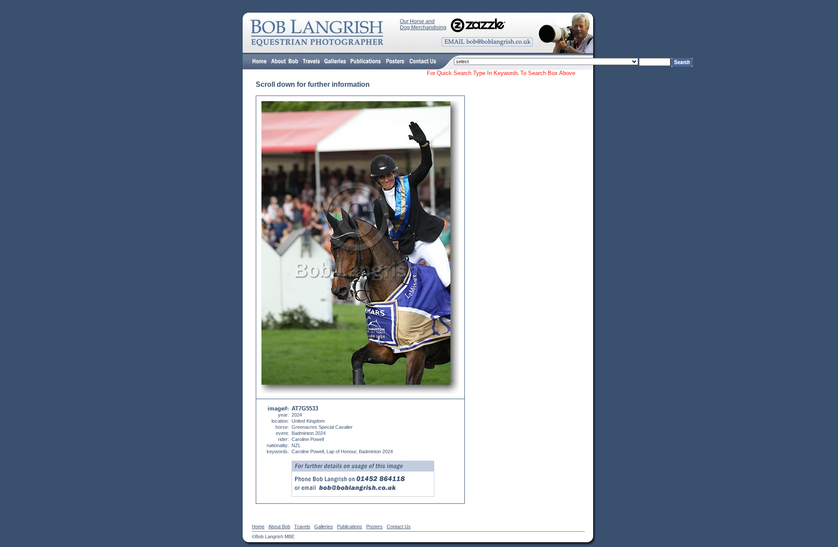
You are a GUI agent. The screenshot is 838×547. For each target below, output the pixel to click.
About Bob (279, 526)
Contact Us (399, 526)
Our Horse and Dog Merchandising (423, 24)
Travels (302, 526)
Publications (349, 526)
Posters (374, 526)
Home (258, 526)
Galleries (323, 526)
